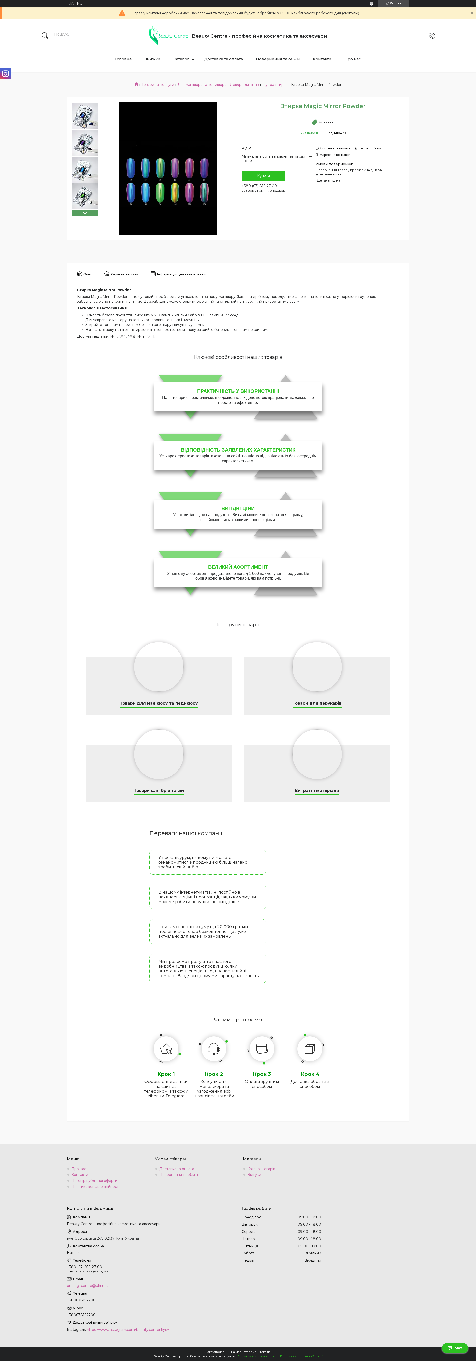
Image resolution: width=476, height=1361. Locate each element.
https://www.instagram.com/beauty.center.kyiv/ (128, 1329)
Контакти (322, 59)
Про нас (352, 59)
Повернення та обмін (278, 59)
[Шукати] (45, 36)
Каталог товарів (261, 1169)
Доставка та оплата (223, 59)
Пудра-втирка (275, 84)
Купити (263, 176)
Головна (123, 59)
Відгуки (254, 1174)
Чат (458, 1348)
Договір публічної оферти (94, 1180)
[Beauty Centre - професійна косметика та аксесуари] (168, 35)
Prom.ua (264, 1352)
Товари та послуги (158, 84)
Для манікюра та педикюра (202, 84)
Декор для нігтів (244, 84)
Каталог (181, 59)
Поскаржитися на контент (257, 1356)
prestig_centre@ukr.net (87, 1286)
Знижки (152, 59)
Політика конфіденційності (95, 1186)
